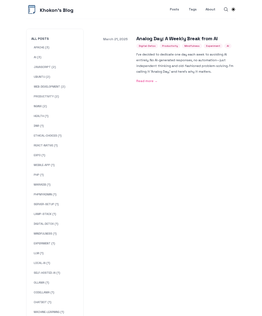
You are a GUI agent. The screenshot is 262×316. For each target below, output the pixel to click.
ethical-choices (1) (48, 135)
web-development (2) (49, 86)
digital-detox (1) (46, 224)
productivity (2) (46, 96)
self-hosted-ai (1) (47, 273)
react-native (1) (46, 145)
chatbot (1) (42, 302)
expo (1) (39, 155)
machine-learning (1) (49, 312)
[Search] (226, 9)
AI (228, 46)
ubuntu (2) (42, 77)
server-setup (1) (46, 204)
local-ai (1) (42, 263)
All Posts (40, 39)
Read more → (147, 81)
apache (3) (41, 47)
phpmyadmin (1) (45, 194)
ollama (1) (41, 282)
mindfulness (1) (45, 233)
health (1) (41, 116)
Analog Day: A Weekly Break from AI (177, 38)
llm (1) (39, 253)
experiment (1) (44, 243)
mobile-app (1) (44, 165)
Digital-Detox (147, 46)
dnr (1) (39, 126)
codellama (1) (44, 292)
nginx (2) (40, 106)
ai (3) (37, 57)
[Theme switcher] (233, 9)
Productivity (170, 46)
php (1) (39, 175)
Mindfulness (192, 46)
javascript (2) (45, 67)
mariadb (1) (42, 184)
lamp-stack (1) (45, 214)
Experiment (213, 46)
